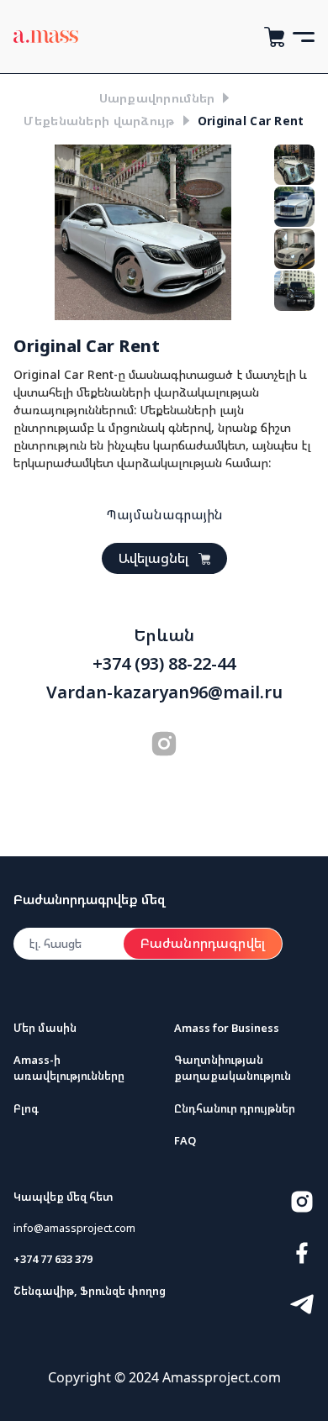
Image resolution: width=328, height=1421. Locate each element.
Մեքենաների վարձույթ (99, 120)
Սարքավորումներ (157, 98)
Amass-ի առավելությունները (68, 1067)
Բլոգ (26, 1108)
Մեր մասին (45, 1027)
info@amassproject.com (74, 1227)
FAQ (185, 1140)
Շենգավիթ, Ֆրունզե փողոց (89, 1290)
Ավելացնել (153, 558)
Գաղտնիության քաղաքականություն (232, 1067)
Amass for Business (226, 1027)
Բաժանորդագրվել (202, 943)
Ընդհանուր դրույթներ (234, 1108)
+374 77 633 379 (53, 1258)
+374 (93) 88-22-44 (164, 664)
